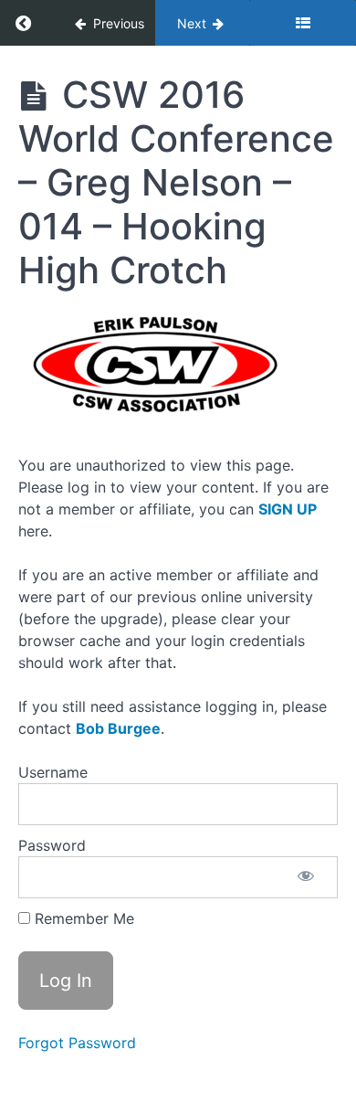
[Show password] (306, 877)
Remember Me (82, 918)
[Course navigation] (302, 23)
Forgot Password (77, 1043)
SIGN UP (287, 509)
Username (53, 772)
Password (52, 845)
